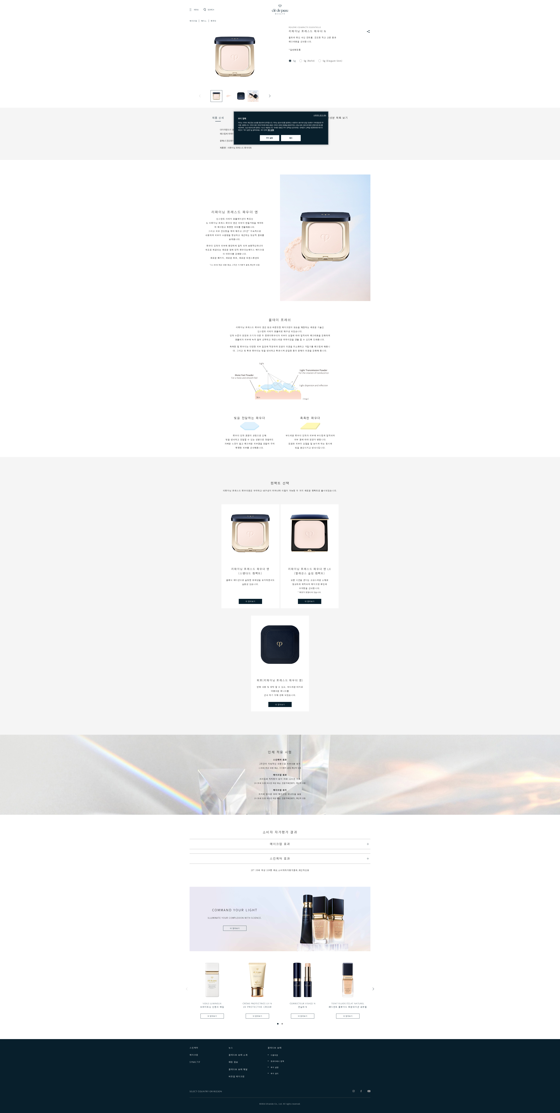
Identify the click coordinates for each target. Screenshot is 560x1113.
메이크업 (193, 21)
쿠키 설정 (275, 1067)
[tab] (218, 118)
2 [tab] (282, 1024)
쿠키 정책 (271, 130)
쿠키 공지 (275, 1073)
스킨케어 (194, 1047)
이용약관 (274, 1055)
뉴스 (231, 1047)
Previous (200, 96)
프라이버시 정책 (277, 1061)
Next (269, 96)
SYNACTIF (195, 1062)
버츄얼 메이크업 (237, 1076)
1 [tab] (278, 1024)
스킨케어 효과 (280, 858)
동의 (290, 138)
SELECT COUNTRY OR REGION (206, 1091)
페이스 (204, 21)
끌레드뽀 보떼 (274, 1047)
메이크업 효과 (280, 844)
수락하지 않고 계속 (320, 115)
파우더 (213, 21)
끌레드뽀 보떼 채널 (238, 1069)
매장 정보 (233, 1062)
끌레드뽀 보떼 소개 (238, 1054)
